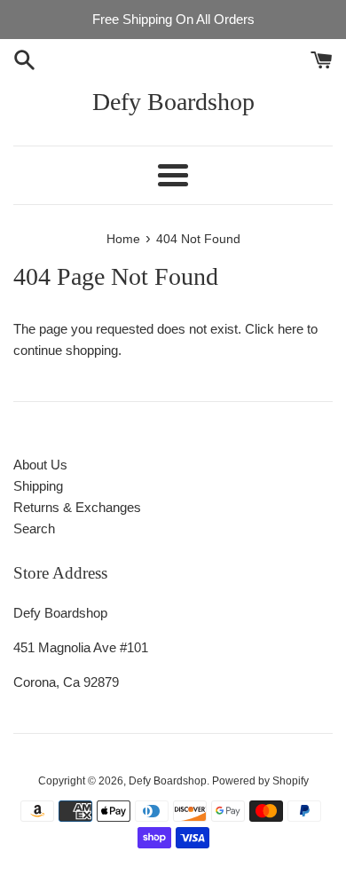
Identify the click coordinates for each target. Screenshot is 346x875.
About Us (40, 464)
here (290, 328)
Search (34, 528)
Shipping (38, 485)
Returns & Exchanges (77, 507)
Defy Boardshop (173, 101)
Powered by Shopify (260, 781)
